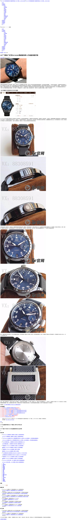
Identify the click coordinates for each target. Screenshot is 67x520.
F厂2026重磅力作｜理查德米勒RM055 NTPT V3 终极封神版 (11, 505)
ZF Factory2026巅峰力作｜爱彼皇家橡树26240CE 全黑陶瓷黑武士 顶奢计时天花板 (15, 496)
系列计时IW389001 (7, 416)
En (2, 24)
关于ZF (3, 23)
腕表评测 (3, 31)
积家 (4, 13)
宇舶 (3, 471)
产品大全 (3, 30)
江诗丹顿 (5, 17)
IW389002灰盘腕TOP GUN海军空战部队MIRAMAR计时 (13, 410)
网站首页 (1, 52)
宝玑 (4, 19)
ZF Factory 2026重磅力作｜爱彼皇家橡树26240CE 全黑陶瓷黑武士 (12, 490)
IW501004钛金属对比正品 (9, 414)
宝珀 (3, 476)
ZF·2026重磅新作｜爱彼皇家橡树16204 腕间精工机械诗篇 (11, 502)
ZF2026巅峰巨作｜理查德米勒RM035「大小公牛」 (10, 499)
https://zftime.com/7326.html (10, 419)
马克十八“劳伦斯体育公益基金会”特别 (9, 407)
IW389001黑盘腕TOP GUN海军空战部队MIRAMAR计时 (13, 411)
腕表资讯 (3, 20)
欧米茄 (5, 10)
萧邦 (3, 475)
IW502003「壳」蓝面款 (8, 415)
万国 (4, 6)
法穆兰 (5, 18)
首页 (3, 2)
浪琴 (3, 470)
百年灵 (5, 12)
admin (1, 57)
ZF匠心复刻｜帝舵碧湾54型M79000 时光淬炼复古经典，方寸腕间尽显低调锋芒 (15, 493)
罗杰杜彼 (4, 481)
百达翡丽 (5, 7)
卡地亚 (5, 11)
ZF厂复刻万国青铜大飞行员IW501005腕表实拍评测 (12, 404)
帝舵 (4, 41)
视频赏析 (3, 22)
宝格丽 (4, 480)
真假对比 (3, 21)
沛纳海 (5, 9)
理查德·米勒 (6, 42)
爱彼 (4, 8)
